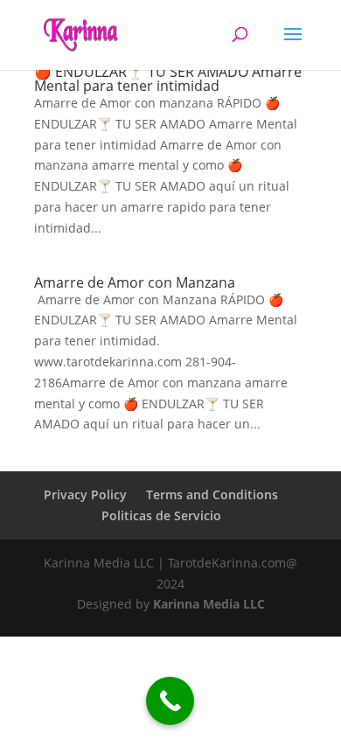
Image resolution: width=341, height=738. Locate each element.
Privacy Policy (85, 494)
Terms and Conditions (212, 494)
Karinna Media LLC (209, 603)
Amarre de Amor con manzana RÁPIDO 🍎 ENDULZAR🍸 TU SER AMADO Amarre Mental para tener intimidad (168, 71)
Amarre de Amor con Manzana (134, 282)
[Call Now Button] (170, 701)
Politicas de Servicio (161, 515)
